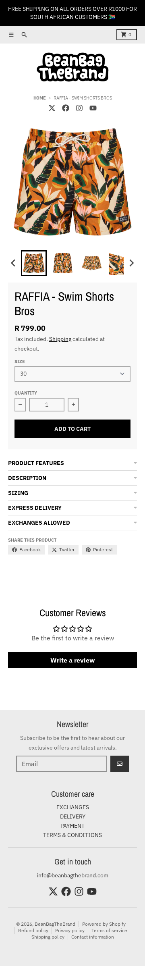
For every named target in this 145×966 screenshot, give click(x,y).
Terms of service (109, 930)
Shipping (60, 339)
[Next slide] (131, 263)
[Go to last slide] (13, 263)
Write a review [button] (72, 660)
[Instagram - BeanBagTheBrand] (79, 108)
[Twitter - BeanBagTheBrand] (52, 108)
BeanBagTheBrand (55, 924)
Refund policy (33, 930)
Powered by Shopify (104, 924)
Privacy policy (70, 930)
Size (19, 361)
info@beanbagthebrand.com (72, 875)
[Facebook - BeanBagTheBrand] (65, 108)
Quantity (25, 393)
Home (39, 98)
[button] (34, 263)
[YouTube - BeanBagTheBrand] (93, 108)
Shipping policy (47, 937)
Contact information (92, 937)
